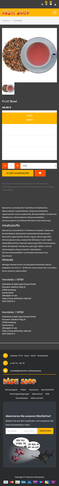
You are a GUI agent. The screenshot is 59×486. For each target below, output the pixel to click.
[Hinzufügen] (17, 166)
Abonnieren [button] (45, 431)
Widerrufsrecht (37, 398)
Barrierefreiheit (47, 390)
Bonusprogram (11, 390)
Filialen (23, 390)
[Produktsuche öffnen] (42, 4)
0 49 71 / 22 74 (17, 363)
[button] (6, 55)
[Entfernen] (5, 166)
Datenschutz (37, 394)
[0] (46, 4)
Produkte (6, 21)
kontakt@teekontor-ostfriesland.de (25, 371)
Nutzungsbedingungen (19, 394)
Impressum (34, 390)
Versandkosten (22, 398)
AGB (47, 394)
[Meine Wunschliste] (51, 4)
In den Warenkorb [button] (17, 173)
